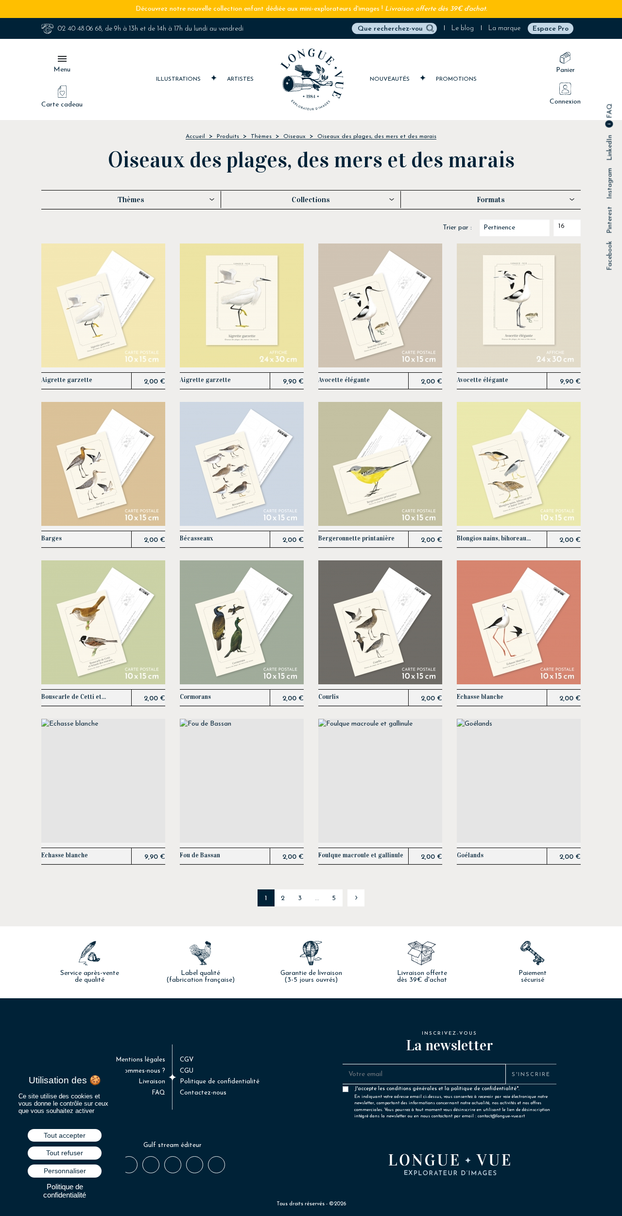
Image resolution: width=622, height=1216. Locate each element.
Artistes (240, 79)
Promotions (456, 79)
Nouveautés (391, 79)
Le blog (462, 28)
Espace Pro (551, 29)
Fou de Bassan (200, 855)
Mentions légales (140, 1060)
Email (216, 1164)
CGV (186, 1060)
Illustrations (179, 79)
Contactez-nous (203, 1093)
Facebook (609, 256)
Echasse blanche (480, 697)
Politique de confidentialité (219, 1081)
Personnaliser (65, 1171)
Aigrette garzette (66, 380)
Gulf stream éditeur (172, 1145)
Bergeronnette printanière (356, 538)
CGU (186, 1071)
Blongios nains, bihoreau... (494, 538)
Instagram (609, 183)
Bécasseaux (196, 538)
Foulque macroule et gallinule (360, 855)
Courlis (328, 697)
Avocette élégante (344, 380)
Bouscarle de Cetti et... (73, 697)
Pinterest (609, 220)
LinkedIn (609, 148)
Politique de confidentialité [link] (64, 1190)
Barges (51, 538)
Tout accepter (65, 1135)
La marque (504, 28)
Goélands (470, 855)
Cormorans (195, 697)
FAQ (609, 112)
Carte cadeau (62, 104)
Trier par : (457, 227)
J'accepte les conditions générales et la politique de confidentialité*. (452, 1091)
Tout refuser (64, 1153)
